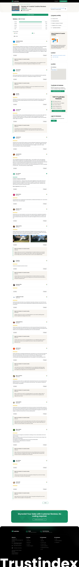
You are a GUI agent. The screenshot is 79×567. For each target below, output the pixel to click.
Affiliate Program (30, 545)
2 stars (15, 27)
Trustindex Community (17, 547)
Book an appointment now (47, 532)
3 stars (15, 25)
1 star (15, 28)
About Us (28, 540)
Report (45, 55)
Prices (28, 538)
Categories (56, 1)
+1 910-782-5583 (55, 57)
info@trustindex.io (15, 553)
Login (54, 120)
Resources (29, 542)
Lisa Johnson (18, 173)
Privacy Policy (43, 544)
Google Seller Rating (44, 547)
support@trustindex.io (32, 532)
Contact (28, 544)
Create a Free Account (39, 519)
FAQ (42, 549)
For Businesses (63, 1)
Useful (15, 55)
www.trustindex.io (15, 552)
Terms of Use (43, 542)
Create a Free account (57, 91)
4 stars (15, 23)
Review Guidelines (44, 545)
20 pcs (16, 33)
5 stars (15, 21)
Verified (16, 36)
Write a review (31, 14)
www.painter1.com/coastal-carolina (58, 55)
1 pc (34, 33)
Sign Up (42, 540)
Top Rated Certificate (56, 27)
